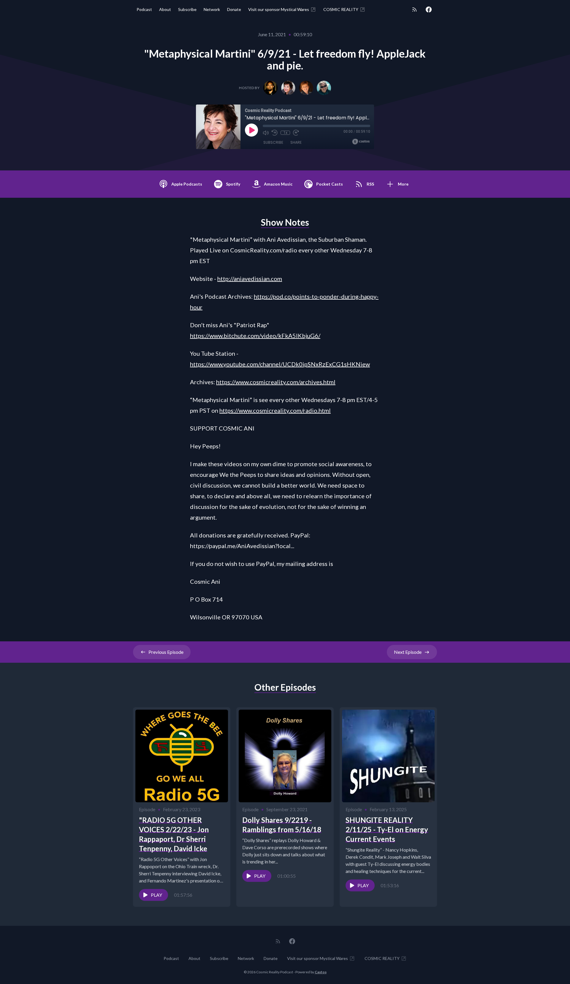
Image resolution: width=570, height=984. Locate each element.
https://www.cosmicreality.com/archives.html (275, 381)
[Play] (251, 130)
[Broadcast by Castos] (361, 142)
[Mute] (266, 132)
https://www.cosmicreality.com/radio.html (275, 410)
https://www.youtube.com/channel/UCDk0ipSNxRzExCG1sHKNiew (280, 364)
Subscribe (187, 9)
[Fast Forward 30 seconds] (296, 133)
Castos (321, 972)
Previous (165, 652)
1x (285, 133)
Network (212, 9)
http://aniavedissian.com (249, 278)
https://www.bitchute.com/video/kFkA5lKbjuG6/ (255, 335)
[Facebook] (429, 9)
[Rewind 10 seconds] (275, 133)
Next (408, 652)
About (165, 9)
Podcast (144, 9)
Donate (234, 9)
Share (296, 142)
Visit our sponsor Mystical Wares (278, 9)
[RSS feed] (414, 9)
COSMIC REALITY (340, 9)
